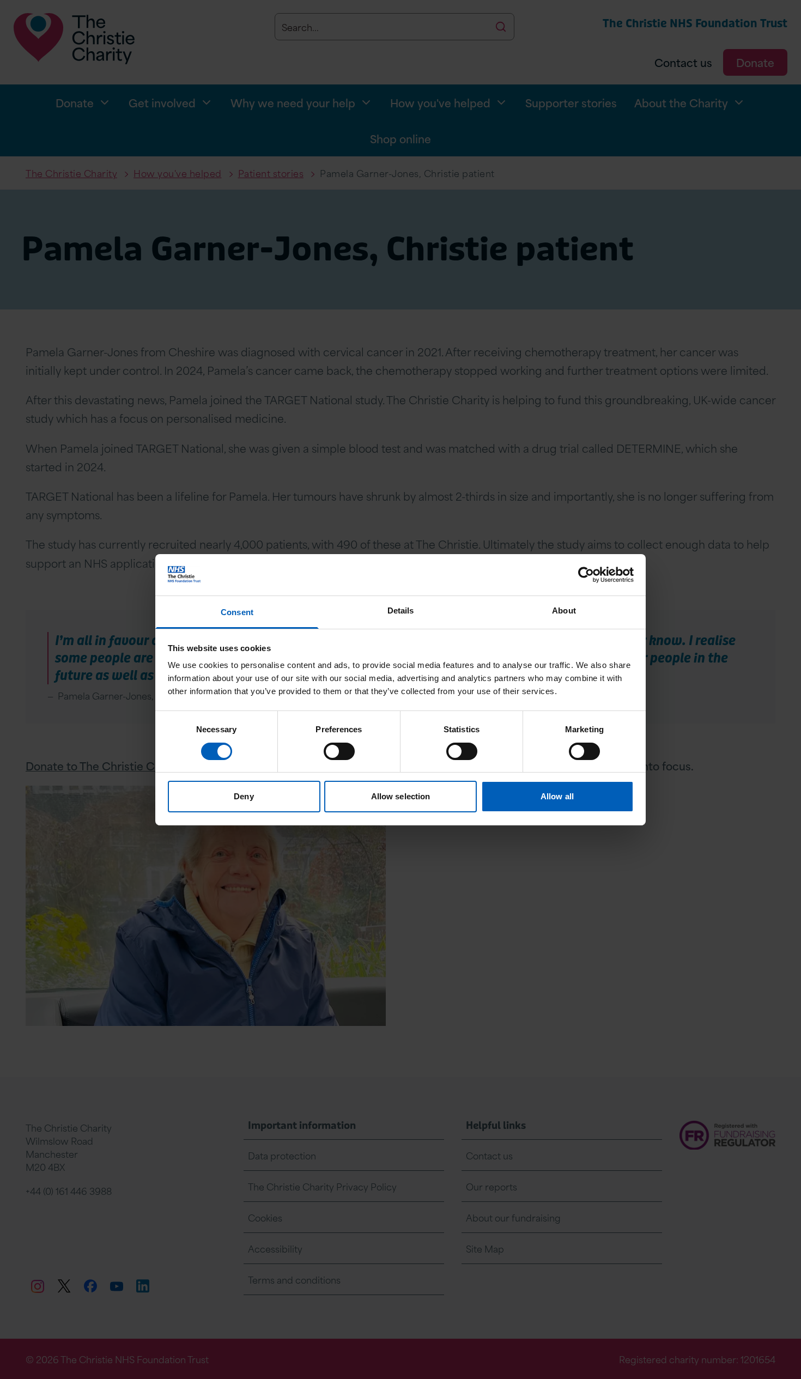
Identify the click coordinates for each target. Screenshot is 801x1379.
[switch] (339, 751)
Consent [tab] (237, 612)
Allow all (557, 796)
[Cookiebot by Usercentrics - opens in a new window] (586, 575)
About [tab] (564, 610)
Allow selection (400, 796)
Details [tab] (400, 610)
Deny (243, 796)
